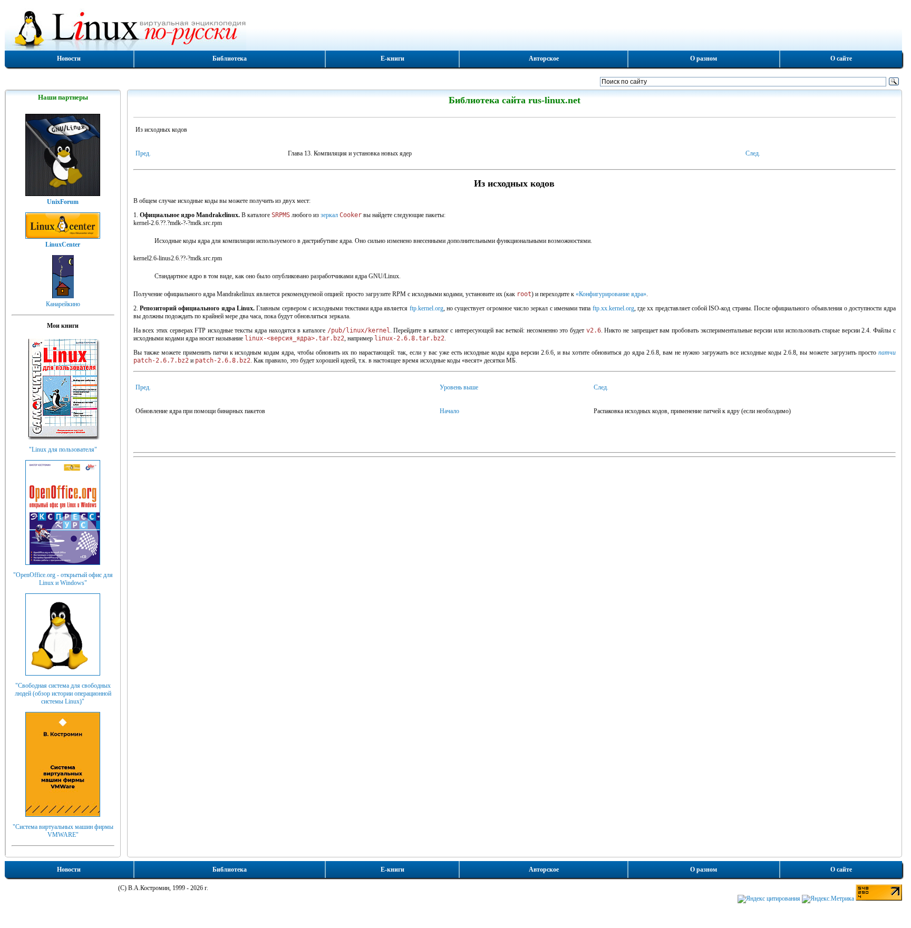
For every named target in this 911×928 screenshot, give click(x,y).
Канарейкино (63, 304)
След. (752, 153)
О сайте (841, 58)
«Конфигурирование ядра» (611, 294)
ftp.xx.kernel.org (613, 308)
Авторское (544, 58)
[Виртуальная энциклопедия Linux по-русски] (453, 28)
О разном (703, 58)
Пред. (143, 153)
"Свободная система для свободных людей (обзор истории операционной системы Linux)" (63, 693)
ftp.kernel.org (426, 308)
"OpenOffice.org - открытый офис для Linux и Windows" (63, 579)
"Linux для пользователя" (63, 449)
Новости (69, 58)
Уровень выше (459, 387)
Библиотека (229, 58)
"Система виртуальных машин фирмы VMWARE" (63, 830)
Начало (449, 411)
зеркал (329, 215)
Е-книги (392, 58)
